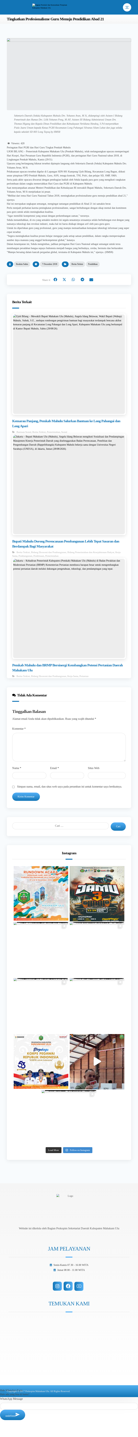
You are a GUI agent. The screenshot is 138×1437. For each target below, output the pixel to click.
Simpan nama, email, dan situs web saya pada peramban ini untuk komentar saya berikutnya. (69, 786)
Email (54, 768)
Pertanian (84, 676)
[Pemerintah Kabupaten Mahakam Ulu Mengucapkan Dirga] (41, 1061)
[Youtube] (78, 1286)
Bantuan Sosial (24, 432)
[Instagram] (57, 1286)
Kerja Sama (72, 676)
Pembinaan (38, 556)
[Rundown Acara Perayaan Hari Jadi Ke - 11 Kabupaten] (41, 893)
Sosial (64, 432)
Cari (118, 826)
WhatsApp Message (11, 1398)
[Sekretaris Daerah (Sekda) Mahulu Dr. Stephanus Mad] (97, 1061)
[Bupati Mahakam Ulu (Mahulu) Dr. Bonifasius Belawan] (41, 949)
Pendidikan (93, 264)
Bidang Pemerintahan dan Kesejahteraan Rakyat (90, 552)
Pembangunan (25, 556)
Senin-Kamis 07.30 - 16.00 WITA (71, 1265)
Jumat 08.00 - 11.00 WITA (71, 1270)
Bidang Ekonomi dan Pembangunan (48, 552)
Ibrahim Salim (22, 264)
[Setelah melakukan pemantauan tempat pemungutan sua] (69, 1117)
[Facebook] (68, 1286)
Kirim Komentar (26, 796)
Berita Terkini (77, 264)
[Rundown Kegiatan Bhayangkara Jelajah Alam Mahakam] (97, 893)
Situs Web (93, 768)
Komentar (19, 728)
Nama (16, 768)
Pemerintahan (53, 432)
